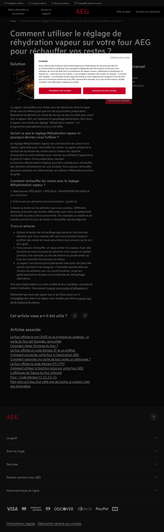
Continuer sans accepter (120, 57)
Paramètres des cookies (60, 91)
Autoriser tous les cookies (104, 91)
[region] (83, 76)
